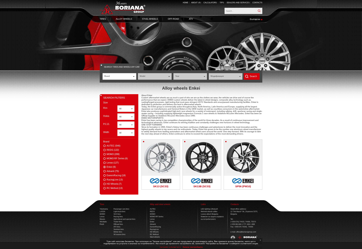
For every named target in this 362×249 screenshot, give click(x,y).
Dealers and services (238, 3)
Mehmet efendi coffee (209, 212)
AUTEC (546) (113, 146)
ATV (191, 19)
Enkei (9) (111, 167)
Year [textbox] (177, 76)
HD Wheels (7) (114, 184)
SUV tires (117, 214)
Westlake (103, 222)
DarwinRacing (155, 227)
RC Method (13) (115, 188)
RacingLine (154, 229)
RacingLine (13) (115, 179)
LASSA (102, 212)
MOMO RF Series (156, 217)
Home (185, 3)
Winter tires (118, 232)
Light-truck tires (119, 212)
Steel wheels (150, 19)
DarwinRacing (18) (116, 175)
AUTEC (153, 209)
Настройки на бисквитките (170, 247)
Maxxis (102, 219)
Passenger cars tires (121, 209)
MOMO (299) (113, 154)
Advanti (153, 224)
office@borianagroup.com (246, 232)
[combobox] (119, 76)
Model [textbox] (142, 76)
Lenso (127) (113, 162)
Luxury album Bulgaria (209, 214)
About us (196, 3)
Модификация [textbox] (217, 76)
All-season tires (119, 234)
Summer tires (119, 229)
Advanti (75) (113, 171)
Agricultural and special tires (124, 219)
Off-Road (173, 19)
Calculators (210, 3)
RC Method (154, 234)
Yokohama (104, 209)
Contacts (257, 3)
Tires (103, 19)
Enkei (152, 222)
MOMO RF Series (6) (117, 158)
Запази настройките (193, 247)
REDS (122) (113, 150)
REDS (152, 212)
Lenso (102, 217)
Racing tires (118, 217)
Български (255, 19)
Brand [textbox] (107, 76)
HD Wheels (154, 232)
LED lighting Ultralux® (209, 209)
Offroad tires (118, 224)
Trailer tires (118, 222)
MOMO (102, 214)
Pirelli (102, 224)
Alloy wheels (124, 19)
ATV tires (117, 227)
